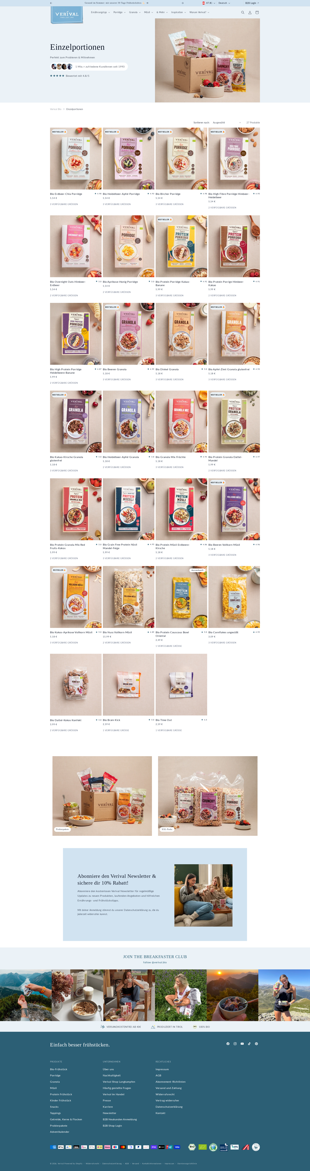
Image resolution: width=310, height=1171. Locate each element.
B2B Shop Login (112, 1125)
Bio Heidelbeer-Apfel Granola (121, 456)
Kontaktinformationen (151, 1163)
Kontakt (160, 1112)
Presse (107, 1100)
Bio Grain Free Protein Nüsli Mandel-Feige (120, 546)
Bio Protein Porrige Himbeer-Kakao (226, 283)
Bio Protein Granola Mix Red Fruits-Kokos (67, 546)
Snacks (54, 1106)
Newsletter (109, 1112)
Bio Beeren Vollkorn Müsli (224, 544)
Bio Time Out (164, 719)
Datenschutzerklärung (169, 1106)
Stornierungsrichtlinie (187, 1163)
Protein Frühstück (61, 1094)
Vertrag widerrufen (167, 1100)
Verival (61, 1163)
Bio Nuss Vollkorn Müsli (117, 632)
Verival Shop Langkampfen (119, 1081)
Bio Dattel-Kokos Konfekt (65, 720)
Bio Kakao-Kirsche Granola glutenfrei (66, 458)
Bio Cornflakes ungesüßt (223, 632)
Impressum (162, 1069)
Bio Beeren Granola (115, 369)
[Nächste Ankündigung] (182, 3)
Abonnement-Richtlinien (171, 1081)
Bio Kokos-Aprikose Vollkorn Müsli (71, 632)
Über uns (108, 1069)
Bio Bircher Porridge (168, 193)
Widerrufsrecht (165, 1094)
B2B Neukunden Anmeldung (120, 1119)
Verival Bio (56, 109)
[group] (26, 995)
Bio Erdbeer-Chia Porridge (66, 193)
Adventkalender (59, 1131)
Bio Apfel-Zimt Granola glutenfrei (229, 369)
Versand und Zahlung (168, 1087)
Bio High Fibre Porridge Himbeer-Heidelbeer (228, 195)
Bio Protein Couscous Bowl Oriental (172, 634)
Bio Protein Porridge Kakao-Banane (173, 283)
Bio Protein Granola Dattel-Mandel (225, 458)
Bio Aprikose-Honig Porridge (120, 281)
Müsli (53, 1087)
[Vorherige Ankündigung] (51, 3)
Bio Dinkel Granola (167, 369)
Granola (55, 1081)
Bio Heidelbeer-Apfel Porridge (121, 193)
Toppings (55, 1112)
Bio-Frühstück (58, 1069)
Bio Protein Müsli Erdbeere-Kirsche (173, 546)
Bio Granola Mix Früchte (171, 456)
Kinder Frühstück (60, 1100)
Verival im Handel (113, 1094)
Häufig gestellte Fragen (117, 1087)
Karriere (108, 1106)
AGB (158, 1075)
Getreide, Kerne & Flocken (66, 1119)
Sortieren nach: (202, 122)
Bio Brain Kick (111, 719)
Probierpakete (58, 1125)
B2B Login (250, 3)
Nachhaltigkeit (112, 1075)
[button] (100, 12)
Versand (135, 1163)
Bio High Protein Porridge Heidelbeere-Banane (66, 371)
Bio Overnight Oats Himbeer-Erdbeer (68, 283)
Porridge (55, 1075)
